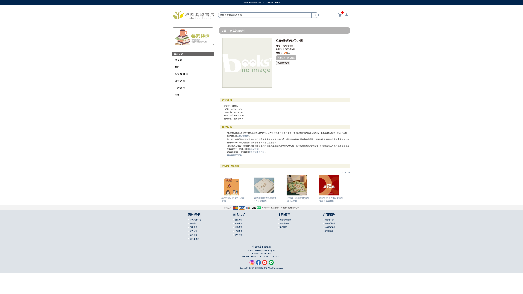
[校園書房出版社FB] (258, 263)
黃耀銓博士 (288, 45)
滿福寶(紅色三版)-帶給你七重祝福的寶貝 (331, 199)
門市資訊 (193, 227)
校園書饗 (238, 231)
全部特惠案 (284, 223)
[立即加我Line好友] (271, 263)
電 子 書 (178, 60)
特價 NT (279, 52)
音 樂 (177, 94)
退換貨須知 (254, 149)
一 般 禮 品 (180, 87)
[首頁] (193, 14)
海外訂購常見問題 (256, 152)
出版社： (280, 48)
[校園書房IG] (252, 263)
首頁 (223, 30)
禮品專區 (238, 227)
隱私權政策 (194, 238)
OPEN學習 (329, 231)
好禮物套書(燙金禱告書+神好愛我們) (265, 199)
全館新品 (238, 219)
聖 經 (177, 66)
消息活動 (193, 234)
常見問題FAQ (195, 219)
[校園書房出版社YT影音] (264, 263)
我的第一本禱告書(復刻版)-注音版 (298, 199)
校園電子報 (329, 219)
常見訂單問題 (243, 136)
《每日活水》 (330, 223)
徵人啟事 (193, 231)
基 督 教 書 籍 (181, 73)
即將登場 (238, 234)
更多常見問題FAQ (235, 155)
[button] (269, 40)
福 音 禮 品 (180, 80)
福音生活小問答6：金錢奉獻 (232, 199)
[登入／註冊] (346, 15)
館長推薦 (238, 223)
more (346, 172)
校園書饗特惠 (285, 219)
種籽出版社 (290, 48)
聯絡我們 (193, 223)
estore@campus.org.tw (265, 250)
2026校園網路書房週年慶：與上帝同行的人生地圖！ (261, 2)
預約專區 (283, 227)
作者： (279, 45)
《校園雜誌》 (330, 227)
